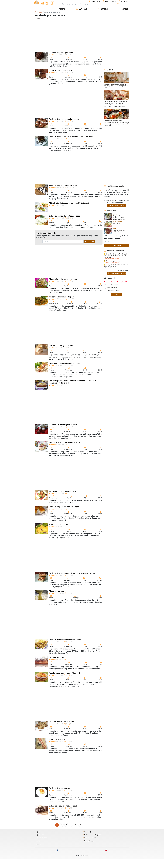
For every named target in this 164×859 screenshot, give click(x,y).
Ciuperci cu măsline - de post (61, 297)
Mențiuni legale (89, 841)
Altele (125, 9)
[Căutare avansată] (121, 4)
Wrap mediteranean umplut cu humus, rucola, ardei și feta (119, 217)
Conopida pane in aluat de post (62, 491)
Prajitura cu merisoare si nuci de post (65, 640)
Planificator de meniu (115, 205)
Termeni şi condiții (90, 838)
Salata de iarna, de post (59, 524)
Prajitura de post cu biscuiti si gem (63, 185)
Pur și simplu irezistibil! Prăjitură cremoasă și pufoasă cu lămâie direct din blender (73, 382)
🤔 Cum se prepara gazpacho (113, 261)
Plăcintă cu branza (113, 285)
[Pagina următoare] (75, 825)
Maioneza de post (56, 591)
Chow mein (116, 223)
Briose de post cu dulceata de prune (64, 442)
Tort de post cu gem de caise (61, 345)
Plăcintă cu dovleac (113, 290)
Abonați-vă (89, 242)
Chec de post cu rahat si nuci (61, 722)
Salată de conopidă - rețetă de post (64, 216)
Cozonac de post (56, 657)
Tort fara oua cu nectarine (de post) (64, 673)
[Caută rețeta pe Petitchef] (118, 4)
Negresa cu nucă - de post (60, 70)
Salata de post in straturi (59, 739)
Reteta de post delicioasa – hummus (64, 363)
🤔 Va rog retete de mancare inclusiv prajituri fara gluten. (116, 265)
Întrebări (104, 9)
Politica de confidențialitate (93, 835)
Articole (82, 9)
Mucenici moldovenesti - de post (63, 279)
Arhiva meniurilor (112, 236)
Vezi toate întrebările (122, 270)
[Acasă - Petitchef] (35, 12)
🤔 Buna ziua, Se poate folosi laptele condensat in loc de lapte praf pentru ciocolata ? (116, 255)
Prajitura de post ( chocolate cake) (64, 119)
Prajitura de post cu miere (60, 788)
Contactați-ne (88, 832)
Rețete (61, 9)
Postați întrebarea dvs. (117, 273)
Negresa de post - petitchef (61, 53)
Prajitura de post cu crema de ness (64, 507)
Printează (124, 236)
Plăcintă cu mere (112, 287)
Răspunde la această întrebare (111, 258)
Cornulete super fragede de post (63, 425)
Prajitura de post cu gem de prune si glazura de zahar (72, 573)
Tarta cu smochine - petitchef (119, 231)
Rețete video (40, 835)
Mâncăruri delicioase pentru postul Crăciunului (69, 203)
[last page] (80, 825)
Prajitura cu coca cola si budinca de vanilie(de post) (71, 137)
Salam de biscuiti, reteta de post (63, 806)
